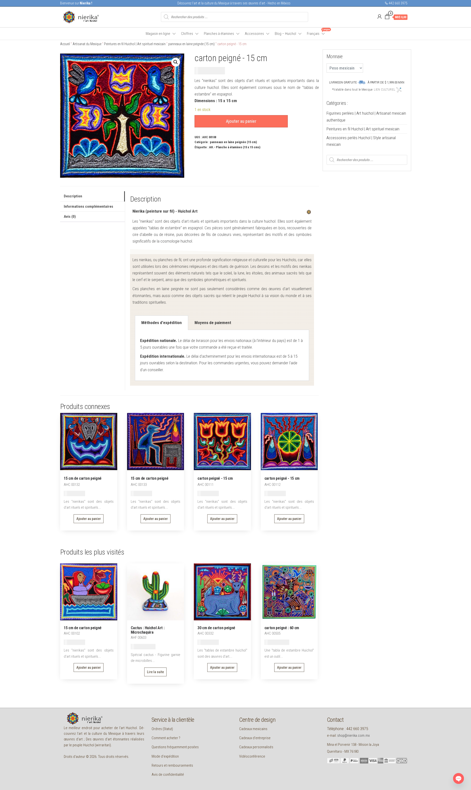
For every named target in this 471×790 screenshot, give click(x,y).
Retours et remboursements (172, 765)
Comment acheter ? (166, 738)
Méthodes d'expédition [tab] (161, 322)
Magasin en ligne (158, 33)
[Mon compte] (379, 16)
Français (316, 32)
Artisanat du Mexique (87, 44)
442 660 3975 (397, 3)
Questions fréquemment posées (175, 747)
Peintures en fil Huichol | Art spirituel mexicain (135, 44)
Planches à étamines (219, 33)
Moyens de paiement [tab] (213, 322)
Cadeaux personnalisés (256, 747)
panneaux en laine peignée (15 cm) (191, 44)
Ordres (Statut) (162, 729)
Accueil (65, 44)
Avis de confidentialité (168, 774)
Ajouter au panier (241, 121)
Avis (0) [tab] (70, 216)
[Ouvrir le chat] (458, 778)
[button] (175, 62)
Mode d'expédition (165, 756)
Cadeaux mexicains (253, 729)
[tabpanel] (222, 355)
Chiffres (187, 33)
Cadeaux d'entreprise (255, 738)
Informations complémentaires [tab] (88, 206)
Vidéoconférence (252, 756)
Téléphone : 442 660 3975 (347, 728)
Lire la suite (155, 672)
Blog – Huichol (285, 33)
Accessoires (254, 33)
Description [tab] (73, 196)
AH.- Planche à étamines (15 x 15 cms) (234, 147)
